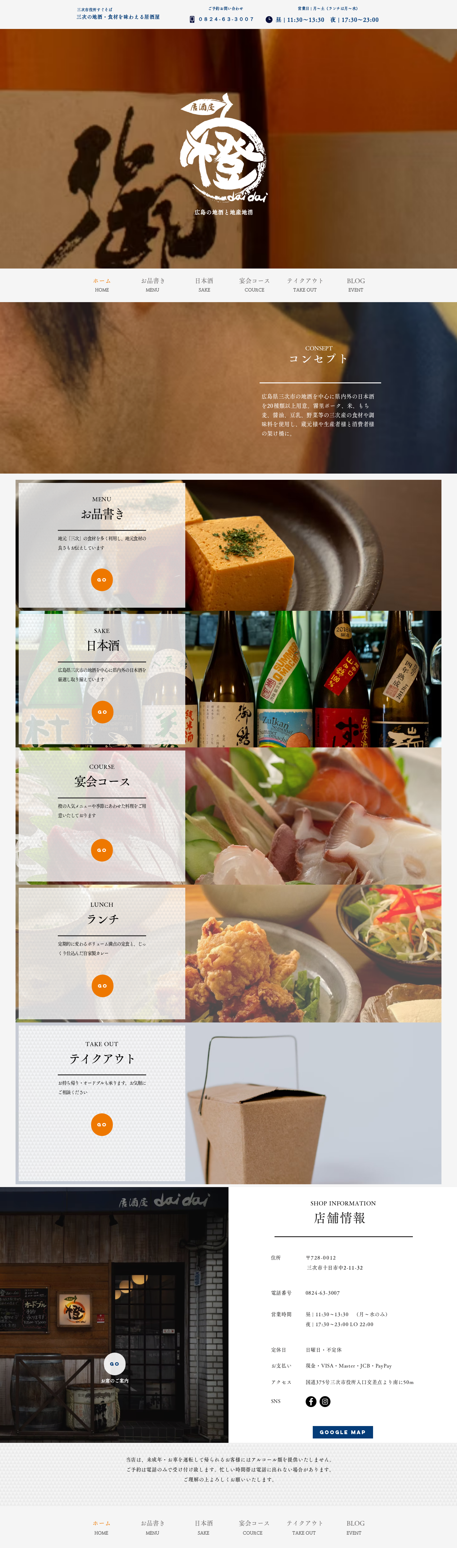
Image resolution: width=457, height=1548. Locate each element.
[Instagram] (325, 1401)
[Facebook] (311, 1401)
